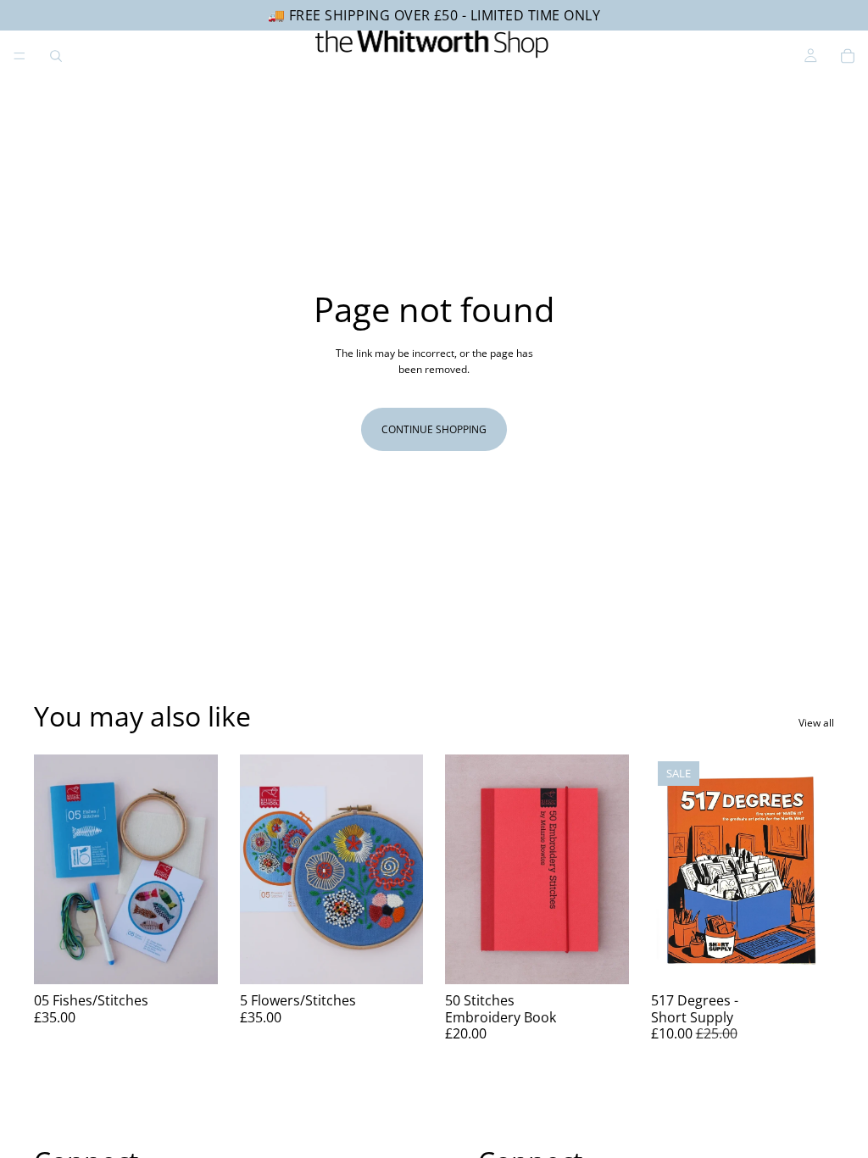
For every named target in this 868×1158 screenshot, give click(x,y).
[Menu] (19, 55)
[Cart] (847, 56)
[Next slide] (199, 869)
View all (816, 722)
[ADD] (191, 959)
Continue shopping (434, 429)
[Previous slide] (52, 869)
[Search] (56, 56)
